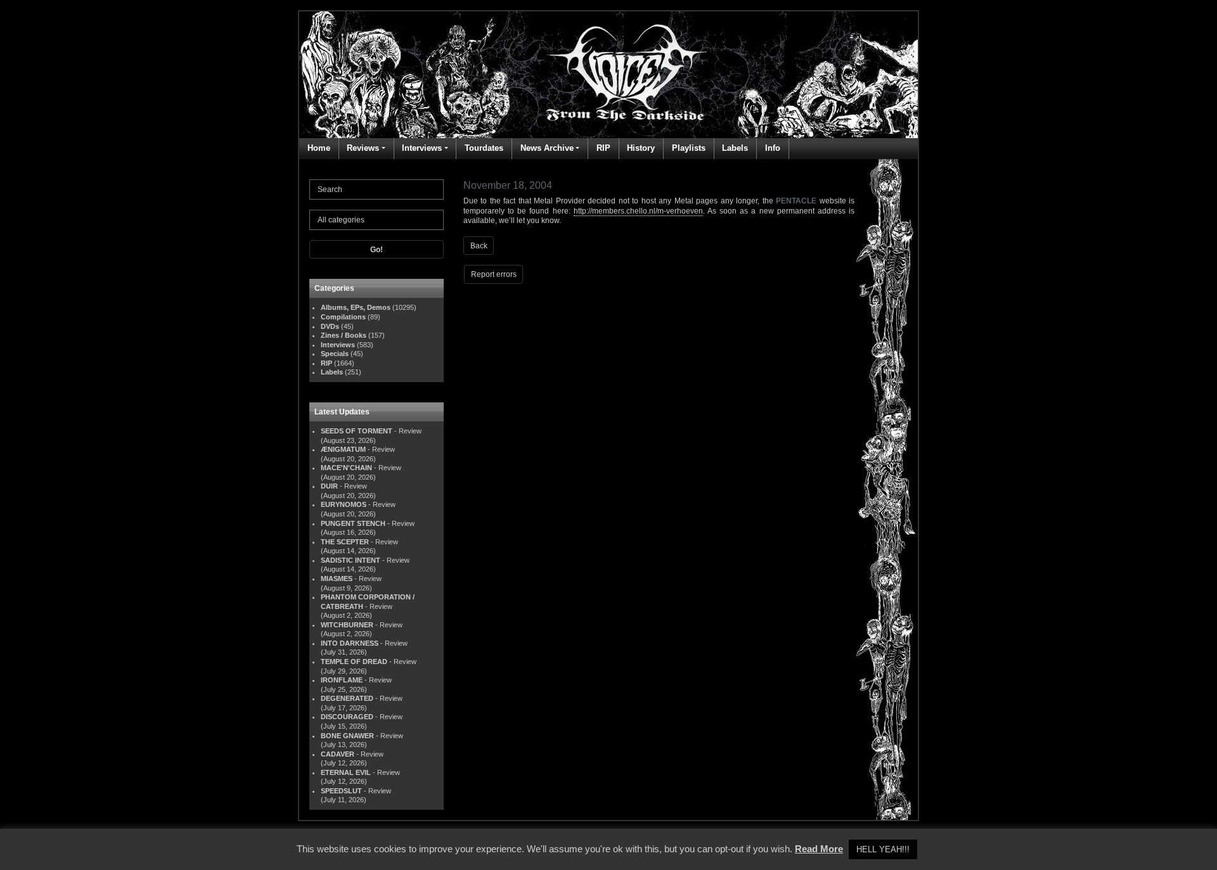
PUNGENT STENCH (353, 523)
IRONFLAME (342, 680)
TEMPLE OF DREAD (354, 661)
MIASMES (336, 578)
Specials (335, 353)
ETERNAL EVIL (346, 772)
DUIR (329, 486)
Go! (376, 249)
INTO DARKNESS (349, 643)
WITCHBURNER (347, 625)
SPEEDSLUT (341, 791)
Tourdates (484, 148)
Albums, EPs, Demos (355, 307)
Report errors (494, 274)
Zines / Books (343, 335)
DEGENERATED (347, 698)
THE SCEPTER (345, 542)
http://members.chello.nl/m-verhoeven (638, 211)
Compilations (343, 317)
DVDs (330, 326)
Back (478, 245)
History (641, 148)
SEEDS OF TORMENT (356, 431)
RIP (603, 148)
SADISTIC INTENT (350, 560)
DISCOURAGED (347, 716)
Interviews (422, 148)
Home (318, 148)
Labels (735, 148)
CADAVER (337, 754)
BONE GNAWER (347, 735)
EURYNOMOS (343, 504)
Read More (819, 848)
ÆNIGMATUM (343, 449)
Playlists (688, 148)
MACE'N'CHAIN (346, 467)
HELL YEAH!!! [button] (883, 849)
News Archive (547, 148)
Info (772, 148)
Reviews (363, 148)
